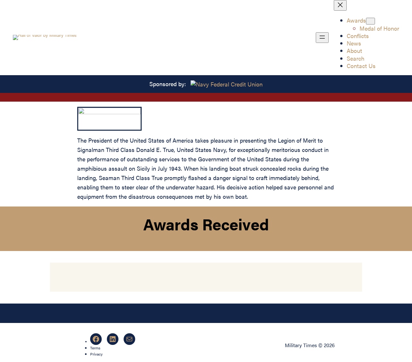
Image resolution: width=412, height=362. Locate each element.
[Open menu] (322, 37)
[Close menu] (340, 5)
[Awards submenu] (370, 21)
